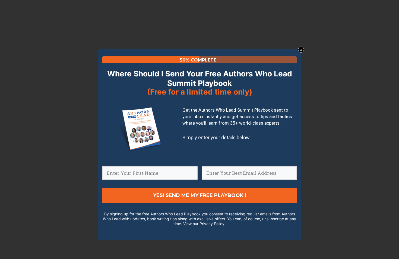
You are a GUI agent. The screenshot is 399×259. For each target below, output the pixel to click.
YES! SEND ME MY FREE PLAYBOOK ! (199, 195)
